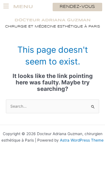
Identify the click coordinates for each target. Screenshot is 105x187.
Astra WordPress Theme (82, 140)
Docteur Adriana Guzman (53, 20)
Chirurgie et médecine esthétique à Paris (52, 26)
